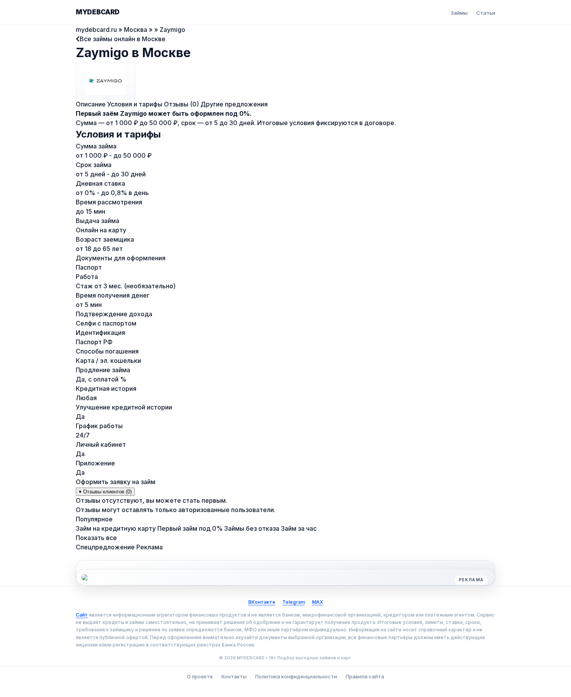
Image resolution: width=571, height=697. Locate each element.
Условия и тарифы (134, 104)
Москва (135, 29)
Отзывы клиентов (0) (105, 492)
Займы (459, 13)
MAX (317, 602)
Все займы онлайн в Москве (122, 39)
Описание (91, 104)
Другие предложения (234, 104)
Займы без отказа (251, 528)
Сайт (82, 615)
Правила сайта (365, 676)
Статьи (485, 13)
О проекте (200, 676)
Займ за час (299, 528)
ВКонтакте (261, 602)
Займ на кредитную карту (116, 528)
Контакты (234, 676)
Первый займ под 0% (190, 528)
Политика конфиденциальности (296, 676)
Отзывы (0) (181, 104)
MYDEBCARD (98, 12)
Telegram (293, 602)
